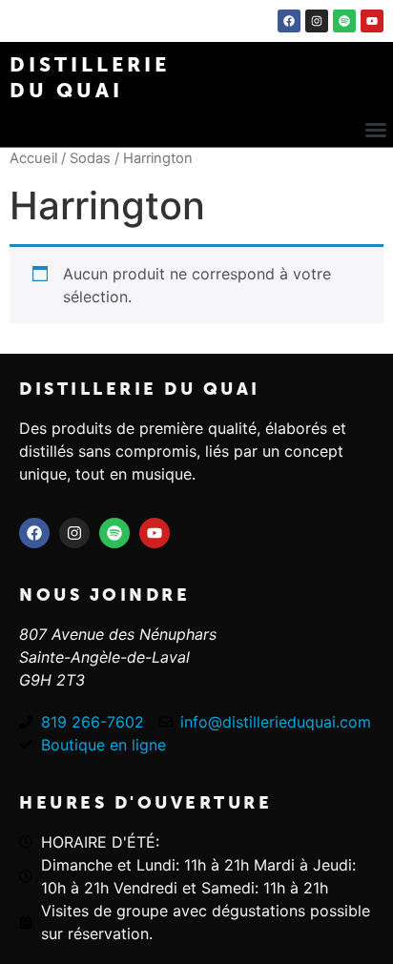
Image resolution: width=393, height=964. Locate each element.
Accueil (33, 158)
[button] (376, 130)
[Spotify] (344, 21)
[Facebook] (289, 21)
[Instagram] (316, 21)
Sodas (90, 158)
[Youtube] (372, 21)
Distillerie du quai (139, 389)
